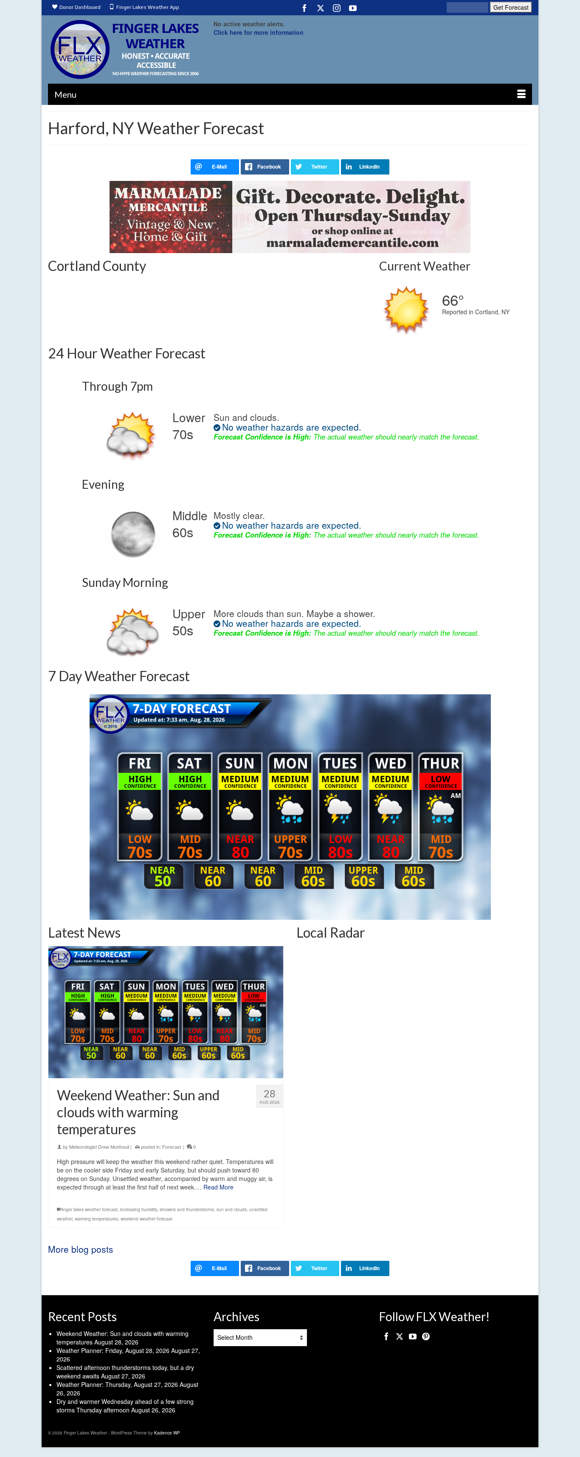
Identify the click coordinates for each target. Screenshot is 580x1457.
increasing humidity (138, 1209)
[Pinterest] (426, 1336)
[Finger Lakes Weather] (124, 49)
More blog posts (80, 1249)
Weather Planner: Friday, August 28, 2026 (112, 1350)
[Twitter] (321, 7)
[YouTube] (353, 7)
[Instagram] (337, 7)
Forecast (171, 1146)
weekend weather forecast (146, 1219)
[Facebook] (304, 7)
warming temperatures (96, 1219)
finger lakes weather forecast (89, 1209)
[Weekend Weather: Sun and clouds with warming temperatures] (165, 1012)
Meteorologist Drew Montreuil (99, 1146)
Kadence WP (167, 1433)
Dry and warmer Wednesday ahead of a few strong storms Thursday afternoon (125, 1405)
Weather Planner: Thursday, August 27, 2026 (117, 1384)
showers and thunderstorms (187, 1209)
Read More (218, 1187)
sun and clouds (232, 1209)
